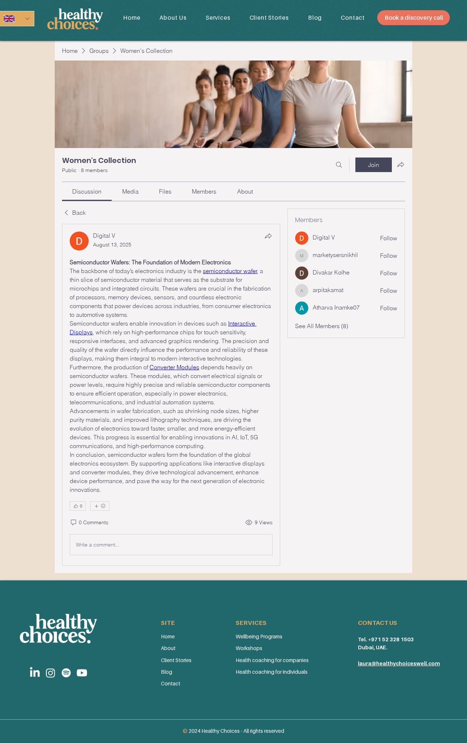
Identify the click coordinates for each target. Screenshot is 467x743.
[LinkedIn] (35, 673)
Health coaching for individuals (272, 672)
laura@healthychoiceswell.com (399, 663)
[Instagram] (51, 673)
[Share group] (400, 164)
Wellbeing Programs (259, 636)
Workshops (249, 648)
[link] (86, 191)
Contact (170, 683)
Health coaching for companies (272, 660)
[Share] (268, 236)
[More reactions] (99, 506)
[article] (171, 395)
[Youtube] (82, 673)
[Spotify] (66, 673)
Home (168, 636)
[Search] (339, 164)
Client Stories (176, 660)
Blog (166, 672)
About (168, 648)
